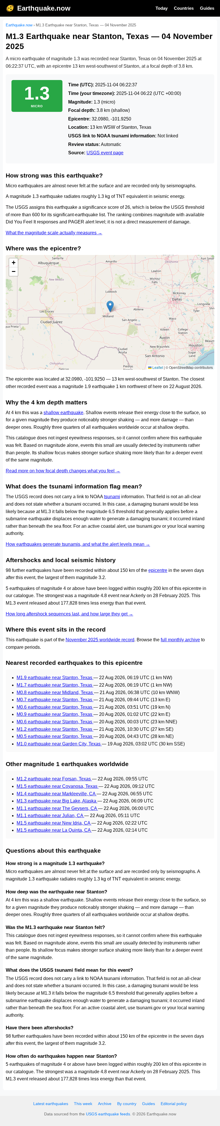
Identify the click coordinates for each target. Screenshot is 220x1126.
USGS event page (105, 152)
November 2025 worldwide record (100, 639)
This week (83, 1103)
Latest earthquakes (50, 1103)
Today (162, 8)
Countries (184, 8)
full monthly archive (180, 639)
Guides (207, 8)
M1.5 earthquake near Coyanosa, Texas (58, 786)
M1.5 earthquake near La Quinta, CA (54, 830)
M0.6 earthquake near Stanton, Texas (55, 707)
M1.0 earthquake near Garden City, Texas (59, 743)
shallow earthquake (63, 412)
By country (126, 1103)
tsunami (112, 496)
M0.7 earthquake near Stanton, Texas (55, 699)
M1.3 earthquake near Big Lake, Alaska (57, 800)
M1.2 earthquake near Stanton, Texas (55, 729)
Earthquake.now (43, 8)
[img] (110, 312)
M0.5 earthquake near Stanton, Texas (55, 736)
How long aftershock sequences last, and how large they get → (69, 613)
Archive (104, 1103)
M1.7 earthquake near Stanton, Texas (55, 685)
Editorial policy (174, 1103)
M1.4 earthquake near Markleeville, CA (57, 793)
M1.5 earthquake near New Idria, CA (54, 823)
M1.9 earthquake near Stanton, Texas (55, 677)
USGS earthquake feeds (108, 1114)
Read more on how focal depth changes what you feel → (63, 470)
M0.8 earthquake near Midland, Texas (55, 692)
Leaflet (157, 367)
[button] (110, 306)
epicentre (157, 570)
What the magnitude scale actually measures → (54, 232)
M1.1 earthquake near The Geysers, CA (57, 808)
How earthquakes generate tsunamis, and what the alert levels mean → (78, 544)
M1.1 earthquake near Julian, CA (50, 815)
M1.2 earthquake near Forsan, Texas (54, 778)
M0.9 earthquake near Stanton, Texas (55, 714)
